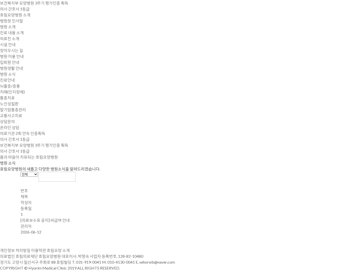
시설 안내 (8, 44)
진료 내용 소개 (12, 32)
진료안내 (7, 79)
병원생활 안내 (11, 68)
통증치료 (7, 97)
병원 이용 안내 (12, 56)
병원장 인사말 (11, 20)
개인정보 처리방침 (15, 250)
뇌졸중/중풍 (10, 85)
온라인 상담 (9, 127)
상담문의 (7, 121)
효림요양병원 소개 (15, 14)
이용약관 (38, 250)
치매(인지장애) (12, 91)
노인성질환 (9, 103)
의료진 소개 (9, 38)
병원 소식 (8, 74)
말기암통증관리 (13, 109)
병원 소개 (8, 26)
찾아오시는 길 (11, 50)
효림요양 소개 (58, 250)
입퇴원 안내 (9, 62)
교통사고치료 (11, 115)
